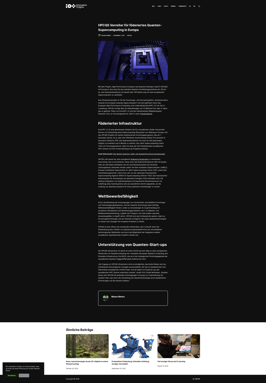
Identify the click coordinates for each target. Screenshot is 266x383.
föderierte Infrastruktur (140, 159)
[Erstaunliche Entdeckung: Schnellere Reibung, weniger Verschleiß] (133, 346)
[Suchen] (199, 6)
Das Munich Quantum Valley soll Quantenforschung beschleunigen (139, 154)
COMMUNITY (183, 6)
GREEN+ (173, 6)
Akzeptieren (12, 375)
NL (190, 6)
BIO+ (153, 6)
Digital (129, 35)
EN (194, 6)
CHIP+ (159, 6)
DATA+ (166, 6)
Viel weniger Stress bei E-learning (171, 361)
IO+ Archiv (196, 379)
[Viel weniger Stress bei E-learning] (178, 346)
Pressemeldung (146, 114)
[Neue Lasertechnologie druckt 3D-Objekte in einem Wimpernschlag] (87, 346)
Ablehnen (24, 375)
